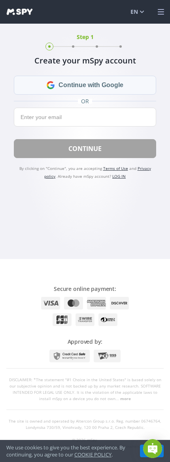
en (134, 11)
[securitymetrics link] (69, 356)
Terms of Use (115, 168)
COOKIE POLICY (92, 454)
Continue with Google (91, 85)
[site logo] (19, 12)
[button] (152, 448)
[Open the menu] (161, 12)
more (125, 399)
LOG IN (119, 176)
